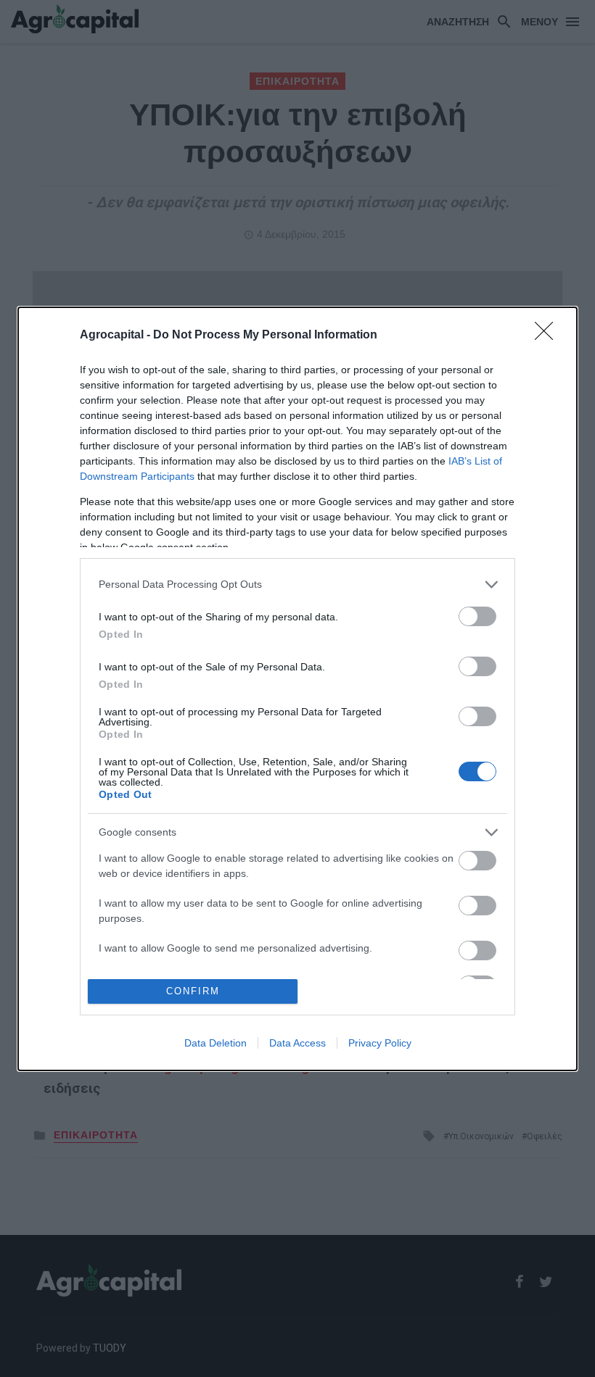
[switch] (477, 616)
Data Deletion (215, 1043)
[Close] (548, 335)
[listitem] (297, 584)
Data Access (297, 1043)
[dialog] (297, 688)
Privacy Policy (379, 1043)
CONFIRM (193, 991)
